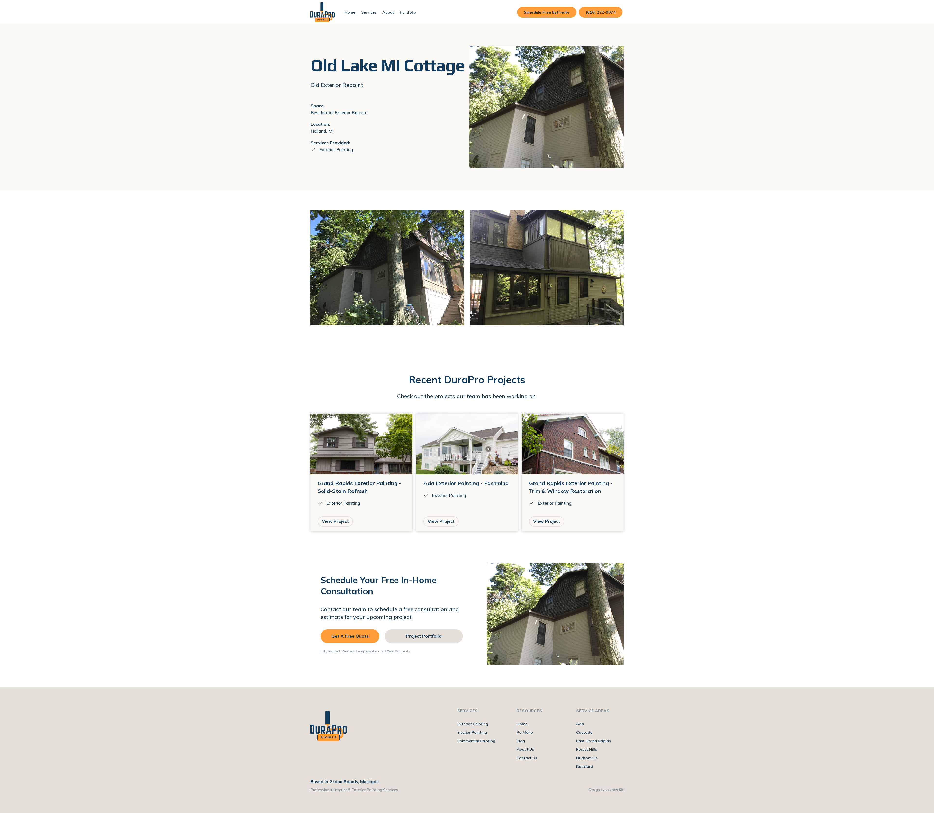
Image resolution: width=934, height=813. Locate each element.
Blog (521, 740)
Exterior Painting (472, 723)
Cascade (584, 732)
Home (349, 12)
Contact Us (527, 757)
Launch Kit (614, 789)
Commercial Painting (476, 740)
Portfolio (408, 12)
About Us (525, 749)
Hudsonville (587, 757)
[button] (368, 12)
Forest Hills (586, 749)
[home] (322, 12)
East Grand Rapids (593, 740)
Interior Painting (472, 732)
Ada (580, 723)
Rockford (584, 766)
